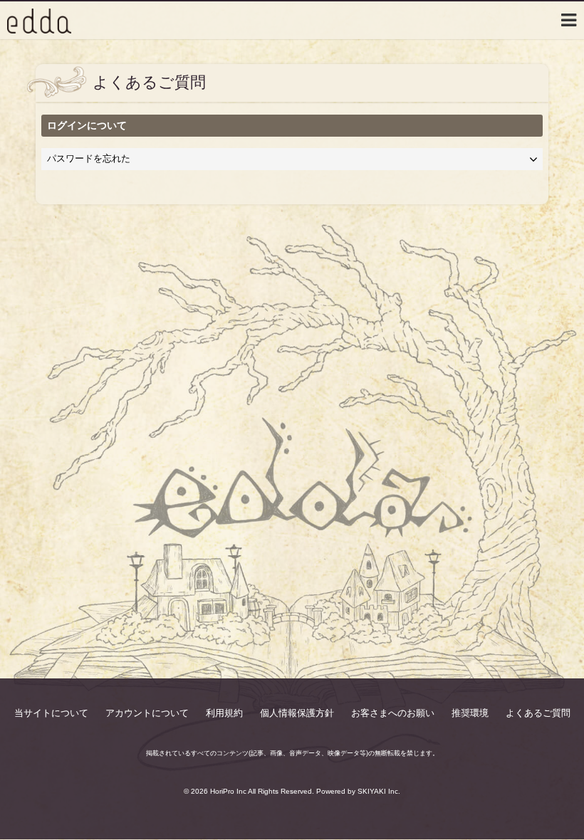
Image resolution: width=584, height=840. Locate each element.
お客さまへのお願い (392, 713)
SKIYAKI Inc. (379, 791)
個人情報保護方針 (297, 713)
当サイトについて (51, 713)
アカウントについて (147, 713)
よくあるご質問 (538, 713)
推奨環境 (470, 713)
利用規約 (224, 713)
